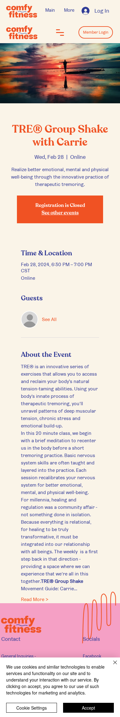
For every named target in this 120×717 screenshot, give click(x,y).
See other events (60, 213)
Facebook (92, 656)
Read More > (35, 599)
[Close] (111, 666)
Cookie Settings (31, 708)
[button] (60, 32)
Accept (88, 708)
